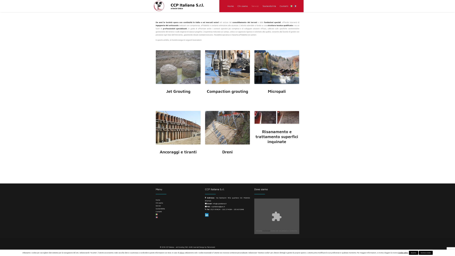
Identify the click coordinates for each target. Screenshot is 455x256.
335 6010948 (239, 209)
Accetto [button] (413, 253)
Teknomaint (211, 247)
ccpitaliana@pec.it (218, 207)
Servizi (255, 6)
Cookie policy (403, 253)
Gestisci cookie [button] (426, 253)
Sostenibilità (269, 6)
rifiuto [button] (182, 253)
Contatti (284, 6)
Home (231, 6)
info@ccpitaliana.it (219, 204)
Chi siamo (243, 6)
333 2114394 (227, 209)
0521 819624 (215, 209)
